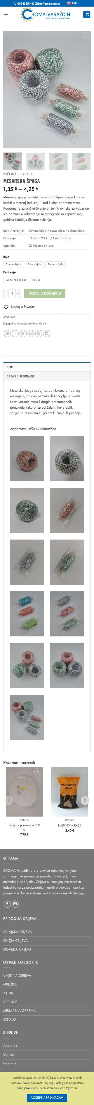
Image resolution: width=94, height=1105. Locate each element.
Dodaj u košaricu (45, 293)
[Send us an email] (15, 904)
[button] (6, 14)
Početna (9, 174)
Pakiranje (9, 272)
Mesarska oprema (27, 323)
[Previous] (10, 89)
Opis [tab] (10, 367)
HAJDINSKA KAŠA (69, 826)
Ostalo (26, 174)
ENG (74, 3)
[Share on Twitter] (23, 333)
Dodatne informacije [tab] (21, 376)
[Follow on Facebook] (7, 904)
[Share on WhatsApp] (7, 333)
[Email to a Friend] (31, 333)
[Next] (83, 89)
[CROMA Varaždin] (46, 14)
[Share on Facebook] (15, 333)
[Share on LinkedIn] (46, 333)
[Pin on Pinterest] (38, 333)
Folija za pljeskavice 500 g (24, 827)
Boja (6, 257)
